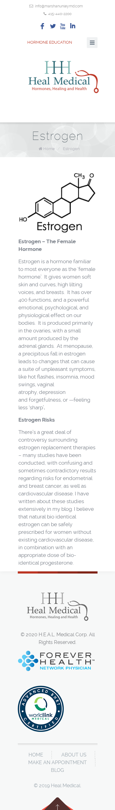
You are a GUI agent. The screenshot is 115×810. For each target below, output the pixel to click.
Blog (57, 770)
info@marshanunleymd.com (59, 6)
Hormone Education (49, 42)
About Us (73, 755)
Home (49, 148)
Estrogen (71, 148)
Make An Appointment (57, 762)
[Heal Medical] (64, 76)
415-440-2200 (59, 14)
